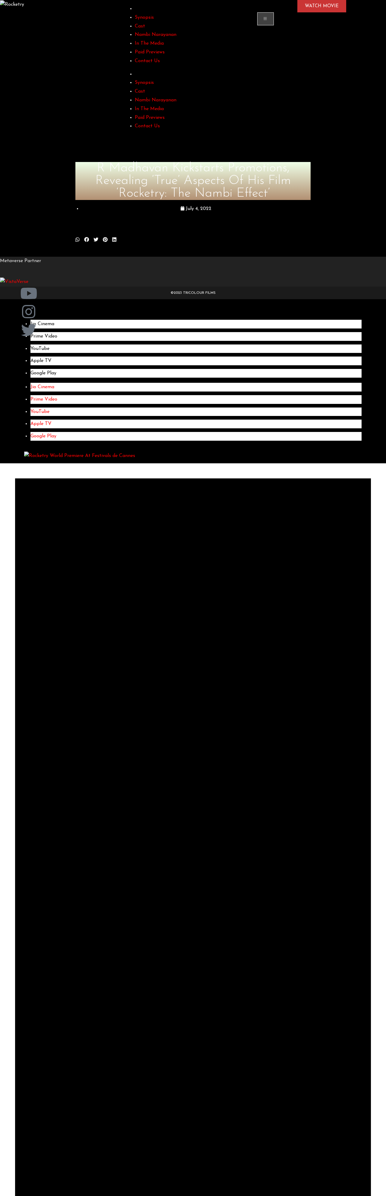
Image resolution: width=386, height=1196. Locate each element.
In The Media (149, 43)
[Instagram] (28, 312)
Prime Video (43, 399)
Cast (140, 26)
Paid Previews (150, 52)
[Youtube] (28, 293)
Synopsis (144, 17)
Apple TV (41, 360)
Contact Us (147, 61)
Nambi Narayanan (155, 34)
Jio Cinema (42, 387)
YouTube (39, 348)
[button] (77, 240)
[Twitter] (28, 330)
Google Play (43, 373)
